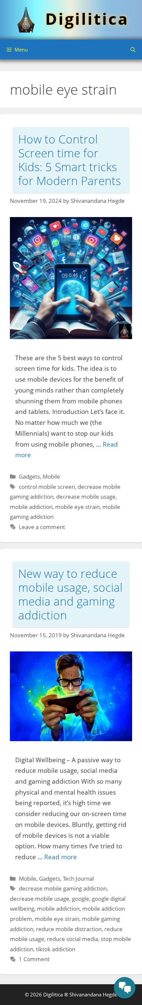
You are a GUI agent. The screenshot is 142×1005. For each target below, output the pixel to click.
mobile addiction (31, 507)
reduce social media (72, 939)
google (80, 898)
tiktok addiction (55, 949)
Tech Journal (78, 878)
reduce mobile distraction (69, 929)
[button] (133, 49)
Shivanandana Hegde (93, 994)
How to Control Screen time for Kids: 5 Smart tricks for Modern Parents (69, 159)
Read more (60, 857)
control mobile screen (47, 486)
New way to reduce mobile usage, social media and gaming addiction (70, 594)
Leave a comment (42, 527)
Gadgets (29, 476)
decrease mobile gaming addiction (63, 888)
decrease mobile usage (86, 496)
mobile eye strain (77, 507)
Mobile (51, 476)
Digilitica (87, 18)
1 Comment (34, 959)
